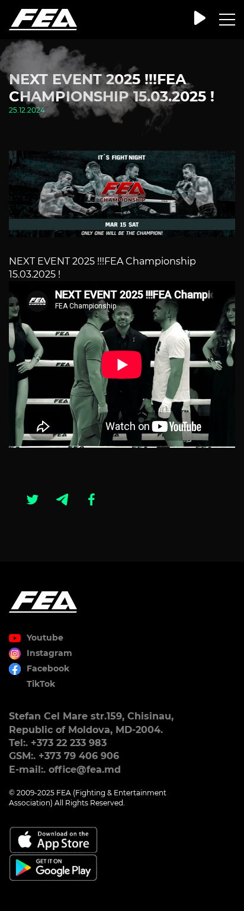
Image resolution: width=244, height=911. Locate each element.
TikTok (41, 684)
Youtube (45, 637)
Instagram (49, 653)
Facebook (48, 668)
